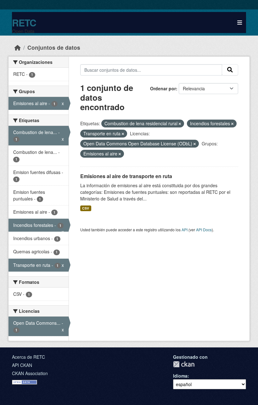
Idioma (180, 376)
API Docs (204, 229)
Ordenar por (163, 88)
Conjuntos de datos (53, 47)
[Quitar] (180, 123)
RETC (24, 22)
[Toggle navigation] (239, 22)
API (185, 229)
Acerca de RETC (28, 357)
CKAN (183, 364)
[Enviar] (230, 70)
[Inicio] (17, 47)
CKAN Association (30, 373)
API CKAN (22, 365)
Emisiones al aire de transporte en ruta (126, 176)
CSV (85, 208)
